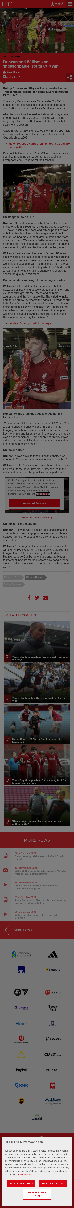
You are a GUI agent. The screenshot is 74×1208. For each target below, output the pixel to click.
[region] (37, 1171)
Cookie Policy (24, 1174)
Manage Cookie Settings (37, 1194)
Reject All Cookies (52, 1183)
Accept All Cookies (21, 1183)
